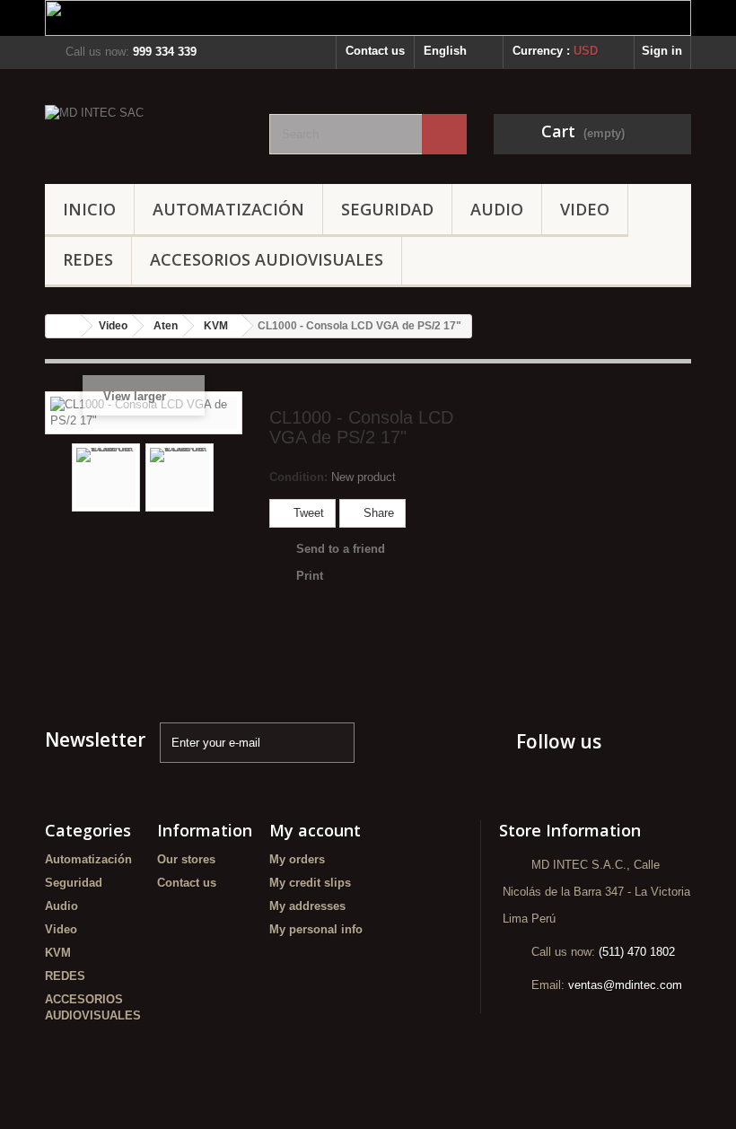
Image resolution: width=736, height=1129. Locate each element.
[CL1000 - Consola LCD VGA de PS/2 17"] (106, 477)
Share (377, 513)
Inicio (89, 209)
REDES (88, 259)
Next (228, 477)
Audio (496, 209)
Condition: (298, 477)
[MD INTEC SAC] (143, 133)
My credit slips (310, 882)
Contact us (375, 50)
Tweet (307, 513)
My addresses (307, 906)
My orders (297, 859)
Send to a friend (340, 549)
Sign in (662, 50)
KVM (58, 952)
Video (584, 209)
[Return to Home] (64, 326)
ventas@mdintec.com (625, 985)
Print (309, 575)
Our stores (186, 859)
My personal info (316, 929)
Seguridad (387, 209)
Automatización (228, 209)
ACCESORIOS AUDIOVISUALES (266, 259)
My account (315, 830)
